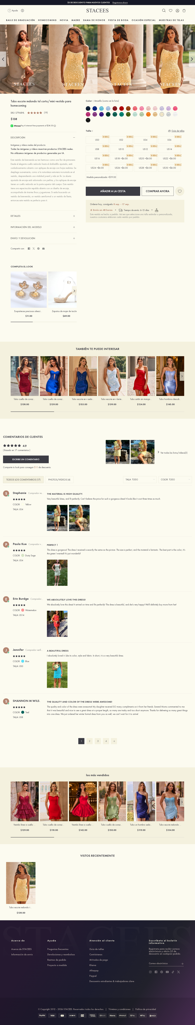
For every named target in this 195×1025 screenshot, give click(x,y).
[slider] (35, 112)
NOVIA (64, 20)
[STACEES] (97, 11)
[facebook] (156, 971)
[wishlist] (170, 10)
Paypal (93, 976)
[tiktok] (172, 971)
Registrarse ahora (120, 2)
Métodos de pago (98, 960)
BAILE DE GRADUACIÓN (20, 20)
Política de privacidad (145, 1009)
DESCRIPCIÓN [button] (18, 137)
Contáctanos (95, 954)
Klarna (92, 965)
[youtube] (167, 971)
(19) (46, 113)
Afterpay (94, 970)
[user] (177, 10)
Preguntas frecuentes (57, 949)
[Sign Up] (182, 963)
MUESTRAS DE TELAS (171, 20)
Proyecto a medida (57, 965)
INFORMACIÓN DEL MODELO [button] (26, 227)
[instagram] (150, 971)
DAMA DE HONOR (94, 20)
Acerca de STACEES (21, 949)
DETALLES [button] (16, 216)
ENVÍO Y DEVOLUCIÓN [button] (23, 238)
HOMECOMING (47, 20)
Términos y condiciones (119, 1009)
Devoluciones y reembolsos (61, 954)
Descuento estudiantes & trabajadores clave (111, 981)
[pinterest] (161, 971)
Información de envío (22, 954)
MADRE (75, 20)
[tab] (44, 137)
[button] (3, 59)
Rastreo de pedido (56, 960)
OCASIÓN (144, 20)
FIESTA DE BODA (118, 20)
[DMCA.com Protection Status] (153, 1015)
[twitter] (178, 971)
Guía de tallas (96, 949)
